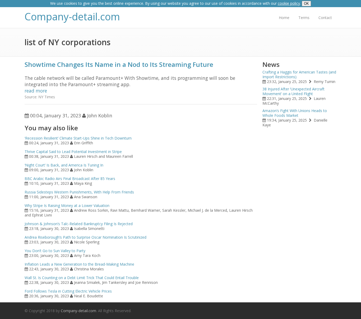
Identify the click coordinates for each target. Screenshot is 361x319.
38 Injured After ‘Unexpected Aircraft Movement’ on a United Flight (293, 91)
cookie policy (289, 3)
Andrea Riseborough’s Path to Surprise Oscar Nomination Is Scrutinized (85, 237)
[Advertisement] (299, 210)
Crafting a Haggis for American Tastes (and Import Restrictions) (299, 74)
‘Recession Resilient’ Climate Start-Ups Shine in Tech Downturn (78, 138)
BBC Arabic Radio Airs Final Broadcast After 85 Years (70, 178)
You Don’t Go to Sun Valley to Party (55, 250)
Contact (325, 17)
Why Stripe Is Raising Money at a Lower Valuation (67, 205)
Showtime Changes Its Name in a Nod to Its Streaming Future (119, 64)
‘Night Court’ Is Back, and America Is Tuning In (64, 165)
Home (284, 17)
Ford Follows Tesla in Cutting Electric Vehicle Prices (68, 291)
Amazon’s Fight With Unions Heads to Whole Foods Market (294, 113)
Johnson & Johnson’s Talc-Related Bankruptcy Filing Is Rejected (79, 223)
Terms (303, 17)
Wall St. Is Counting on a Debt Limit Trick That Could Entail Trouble (82, 277)
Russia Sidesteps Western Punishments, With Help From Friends (79, 192)
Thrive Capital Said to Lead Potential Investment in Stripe (73, 151)
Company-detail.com (72, 16)
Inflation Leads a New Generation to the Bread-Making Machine (79, 264)
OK (306, 4)
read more (36, 90)
